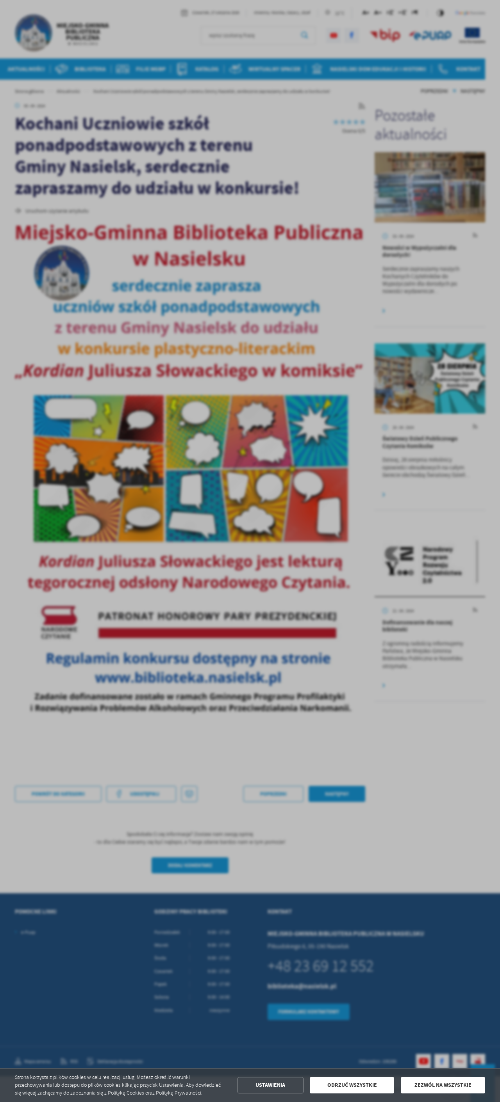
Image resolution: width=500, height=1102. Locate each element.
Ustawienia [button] (270, 1085)
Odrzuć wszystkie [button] (352, 1085)
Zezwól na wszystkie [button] (442, 1085)
